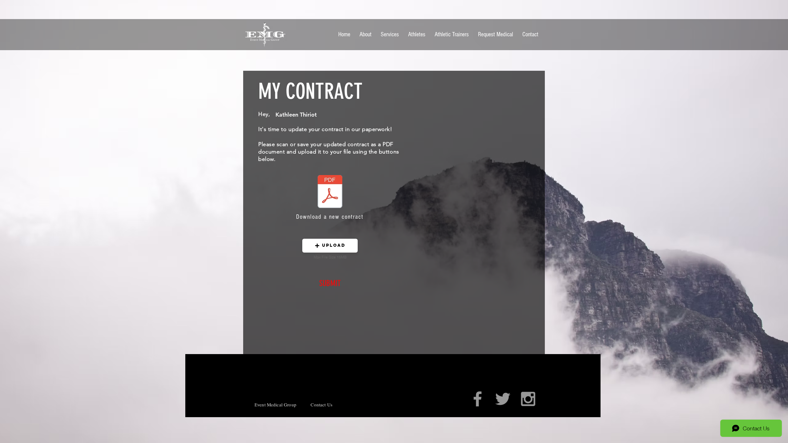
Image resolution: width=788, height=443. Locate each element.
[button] (330, 246)
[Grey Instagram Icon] (528, 399)
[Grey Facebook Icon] (478, 399)
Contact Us (321, 404)
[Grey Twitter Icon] (503, 399)
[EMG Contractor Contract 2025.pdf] (330, 192)
